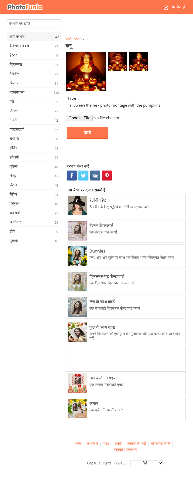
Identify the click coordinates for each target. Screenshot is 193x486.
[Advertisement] (125, 26)
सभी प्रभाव (74, 39)
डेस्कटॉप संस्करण (125, 449)
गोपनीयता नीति (160, 443)
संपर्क (118, 443)
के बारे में (92, 443)
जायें (87, 132)
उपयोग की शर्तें (136, 443)
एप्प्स (78, 443)
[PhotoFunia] (77, 7)
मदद (106, 443)
